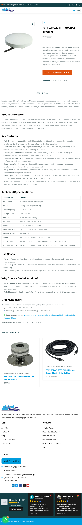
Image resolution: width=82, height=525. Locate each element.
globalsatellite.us (29, 315)
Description (42, 93)
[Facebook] (20, 485)
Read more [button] (33, 513)
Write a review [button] (16, 509)
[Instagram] (24, 485)
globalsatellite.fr (57, 315)
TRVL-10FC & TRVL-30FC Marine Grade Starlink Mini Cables (60, 371)
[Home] (11, 408)
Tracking (66, 80)
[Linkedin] (13, 485)
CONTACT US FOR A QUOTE (57, 72)
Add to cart (21, 365)
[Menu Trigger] (75, 10)
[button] (32, 24)
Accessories (57, 80)
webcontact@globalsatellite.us (14, 5)
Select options (63, 359)
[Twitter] (16, 485)
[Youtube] (27, 485)
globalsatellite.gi (44, 315)
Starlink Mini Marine (22, 373)
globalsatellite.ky (71, 315)
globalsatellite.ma (10, 318)
